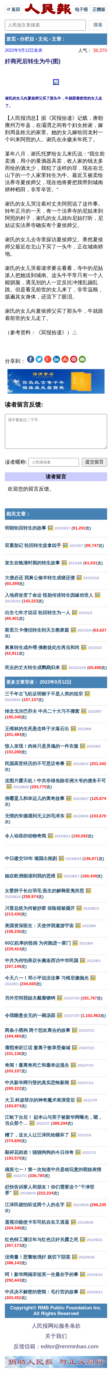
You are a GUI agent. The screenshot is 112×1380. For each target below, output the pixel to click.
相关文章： (18, 514)
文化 (43, 39)
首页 (11, 39)
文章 (56, 39)
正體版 (98, 9)
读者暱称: (16, 462)
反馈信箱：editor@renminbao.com (56, 1346)
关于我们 (56, 1336)
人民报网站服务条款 (56, 1326)
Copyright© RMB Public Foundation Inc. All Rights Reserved (56, 1310)
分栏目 (27, 39)
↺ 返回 (14, 9)
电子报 (81, 9)
